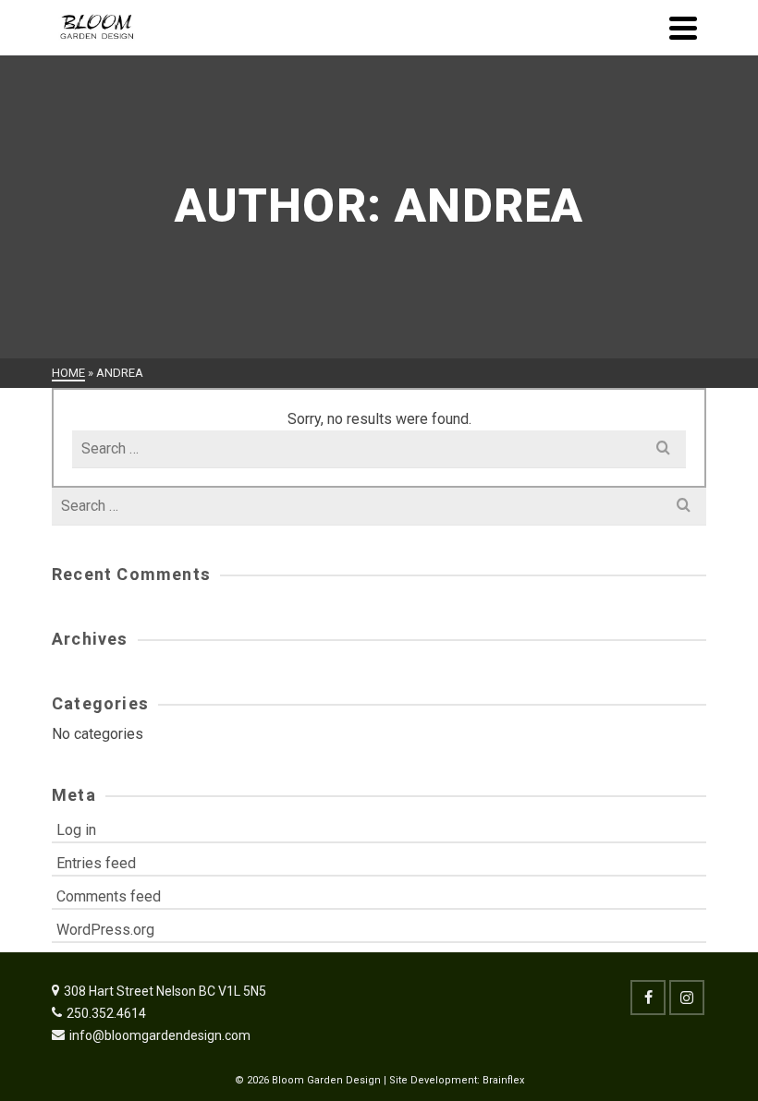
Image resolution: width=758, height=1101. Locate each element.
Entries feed (96, 863)
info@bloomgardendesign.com (160, 1035)
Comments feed (108, 896)
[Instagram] (686, 997)
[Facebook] (648, 997)
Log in (76, 830)
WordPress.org (105, 929)
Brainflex (503, 1080)
